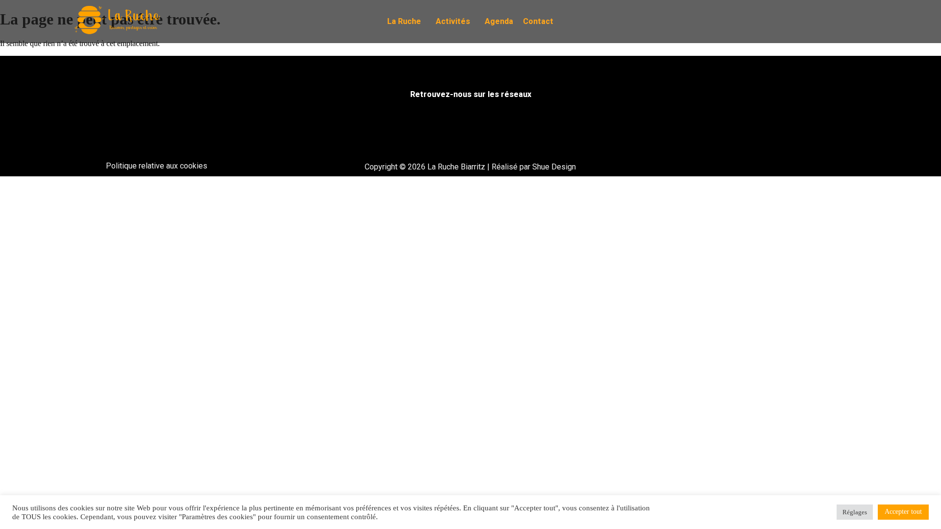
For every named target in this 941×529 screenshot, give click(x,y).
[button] (406, 21)
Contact (538, 21)
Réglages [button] (854, 512)
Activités (453, 21)
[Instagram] (823, 21)
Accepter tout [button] (903, 511)
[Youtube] (844, 21)
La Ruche (404, 21)
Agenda (499, 21)
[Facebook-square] (802, 21)
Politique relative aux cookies (156, 165)
